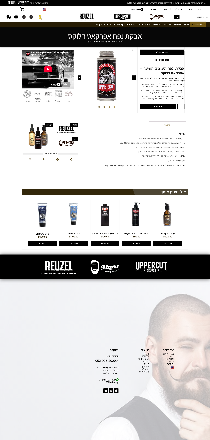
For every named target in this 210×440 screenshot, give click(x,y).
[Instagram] (111, 390)
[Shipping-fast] (8, 17)
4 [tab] (99, 107)
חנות (190, 9)
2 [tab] (109, 107)
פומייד (146, 364)
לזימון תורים (135, 9)
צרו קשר (153, 9)
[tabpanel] (107, 76)
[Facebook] (116, 390)
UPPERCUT (143, 359)
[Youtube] (16, 17)
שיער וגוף (145, 366)
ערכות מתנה (143, 371)
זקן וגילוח (145, 369)
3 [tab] (104, 107)
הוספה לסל (158, 106)
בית (199, 9)
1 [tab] (114, 107)
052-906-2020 (105, 360)
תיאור (167, 125)
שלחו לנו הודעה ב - (108, 381)
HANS (120, 41)
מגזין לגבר (177, 9)
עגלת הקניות (168, 353)
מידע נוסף (105, 243)
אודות (165, 9)
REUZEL (145, 356)
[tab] (167, 125)
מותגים (146, 361)
